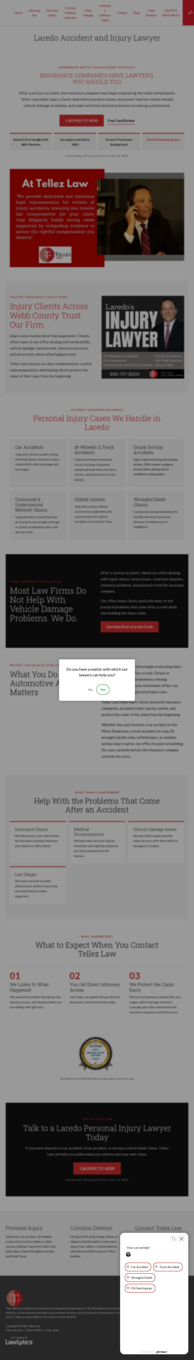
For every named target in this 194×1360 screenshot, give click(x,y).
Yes (102, 689)
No (90, 689)
